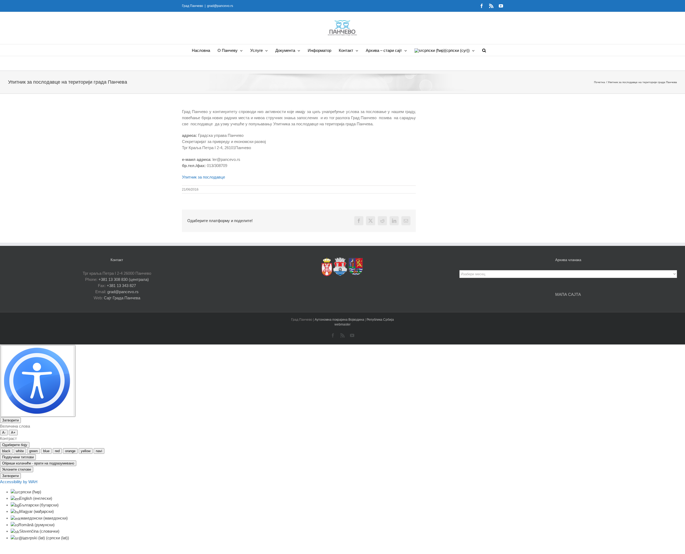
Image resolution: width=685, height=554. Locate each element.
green (33, 451)
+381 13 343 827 (121, 285)
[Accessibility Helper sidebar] (37, 381)
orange (70, 451)
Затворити (10, 420)
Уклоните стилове (16, 469)
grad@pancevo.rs (220, 6)
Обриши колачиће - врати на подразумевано (38, 463)
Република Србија (380, 319)
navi (99, 451)
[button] (484, 50)
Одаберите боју (14, 445)
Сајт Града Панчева (122, 298)
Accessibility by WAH (18, 481)
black (6, 451)
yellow (85, 451)
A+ (13, 433)
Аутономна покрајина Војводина (340, 319)
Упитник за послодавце (203, 177)
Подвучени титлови (18, 457)
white (20, 451)
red (57, 451)
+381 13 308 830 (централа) (123, 279)
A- (4, 433)
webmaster (342, 324)
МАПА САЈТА (568, 294)
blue (46, 451)
